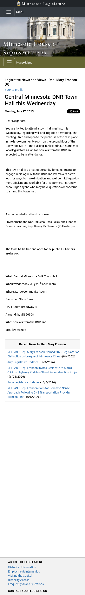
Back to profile (14, 89)
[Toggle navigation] (9, 12)
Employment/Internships (24, 571)
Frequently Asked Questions (26, 584)
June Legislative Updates (23, 382)
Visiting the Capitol (20, 575)
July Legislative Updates (22, 362)
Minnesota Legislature (43, 3)
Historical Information (22, 567)
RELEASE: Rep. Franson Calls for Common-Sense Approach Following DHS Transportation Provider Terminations (38, 392)
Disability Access (18, 580)
